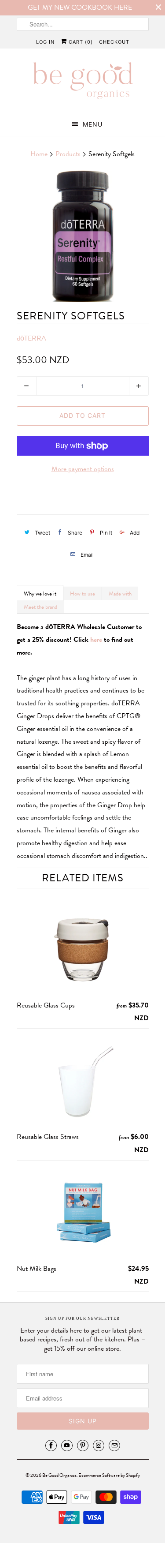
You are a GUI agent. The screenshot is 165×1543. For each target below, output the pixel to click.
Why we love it (40, 593)
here (96, 639)
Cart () (80, 42)
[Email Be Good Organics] (114, 1445)
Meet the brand (40, 607)
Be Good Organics (59, 1475)
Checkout (114, 42)
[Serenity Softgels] (83, 236)
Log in (45, 42)
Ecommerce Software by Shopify (109, 1475)
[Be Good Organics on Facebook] (51, 1445)
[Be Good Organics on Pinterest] (82, 1445)
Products (68, 154)
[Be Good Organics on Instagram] (98, 1445)
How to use (82, 593)
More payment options (82, 469)
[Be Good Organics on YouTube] (67, 1445)
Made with (120, 593)
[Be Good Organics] (82, 83)
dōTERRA (31, 338)
